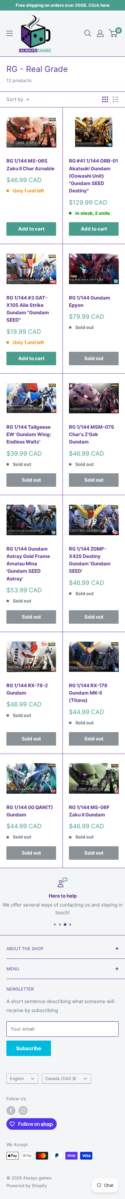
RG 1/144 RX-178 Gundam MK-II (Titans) (88, 693)
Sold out (94, 358)
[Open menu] (9, 33)
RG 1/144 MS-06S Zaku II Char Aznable (30, 164)
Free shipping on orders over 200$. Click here (63, 5)
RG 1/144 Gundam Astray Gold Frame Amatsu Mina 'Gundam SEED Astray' (28, 564)
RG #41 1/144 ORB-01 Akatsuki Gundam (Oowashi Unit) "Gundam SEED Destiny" (93, 176)
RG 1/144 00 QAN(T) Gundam (29, 811)
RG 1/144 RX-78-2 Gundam (27, 689)
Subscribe (28, 1048)
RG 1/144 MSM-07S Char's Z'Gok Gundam (91, 434)
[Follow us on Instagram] (23, 1110)
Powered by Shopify (26, 1185)
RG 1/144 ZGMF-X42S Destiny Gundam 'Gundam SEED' (90, 560)
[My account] (100, 33)
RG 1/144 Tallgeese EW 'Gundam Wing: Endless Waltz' (28, 434)
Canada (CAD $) (61, 1078)
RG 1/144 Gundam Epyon (89, 301)
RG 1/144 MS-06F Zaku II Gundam (89, 811)
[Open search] (87, 33)
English (17, 1078)
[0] (113, 33)
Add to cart (31, 229)
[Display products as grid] (105, 99)
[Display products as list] (116, 99)
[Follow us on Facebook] (10, 1110)
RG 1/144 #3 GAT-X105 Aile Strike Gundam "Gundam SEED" (27, 309)
